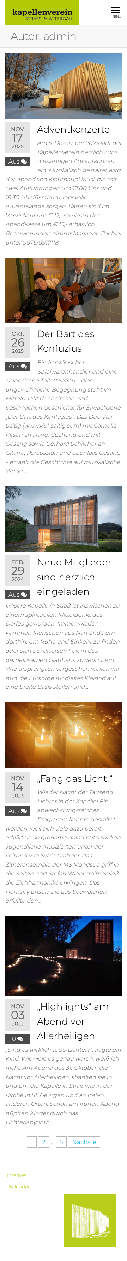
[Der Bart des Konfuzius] (63, 289)
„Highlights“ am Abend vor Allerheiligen (73, 1021)
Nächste (84, 1141)
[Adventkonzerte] (63, 85)
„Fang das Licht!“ (75, 778)
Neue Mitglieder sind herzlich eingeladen (74, 577)
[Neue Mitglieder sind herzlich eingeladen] (63, 518)
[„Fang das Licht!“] (63, 734)
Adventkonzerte (73, 129)
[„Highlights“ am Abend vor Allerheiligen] (63, 955)
